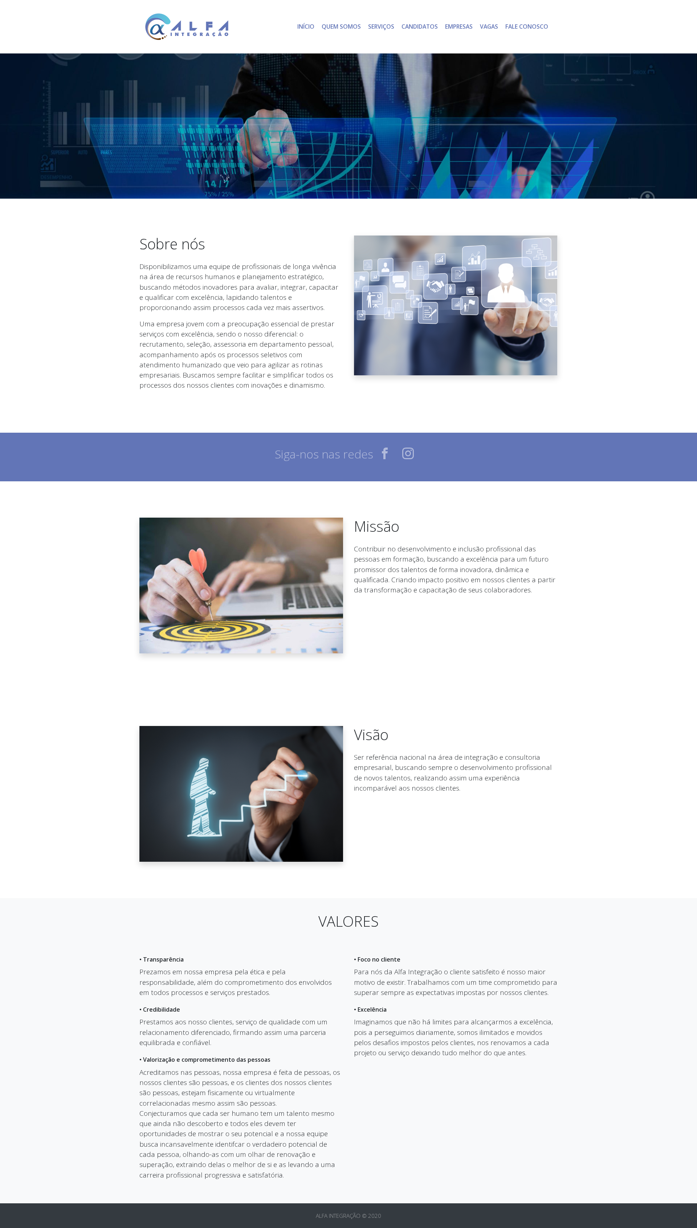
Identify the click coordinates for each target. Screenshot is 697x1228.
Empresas (459, 26)
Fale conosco (526, 26)
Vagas (489, 26)
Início (305, 26)
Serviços (381, 26)
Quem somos (343, 26)
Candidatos (420, 26)
